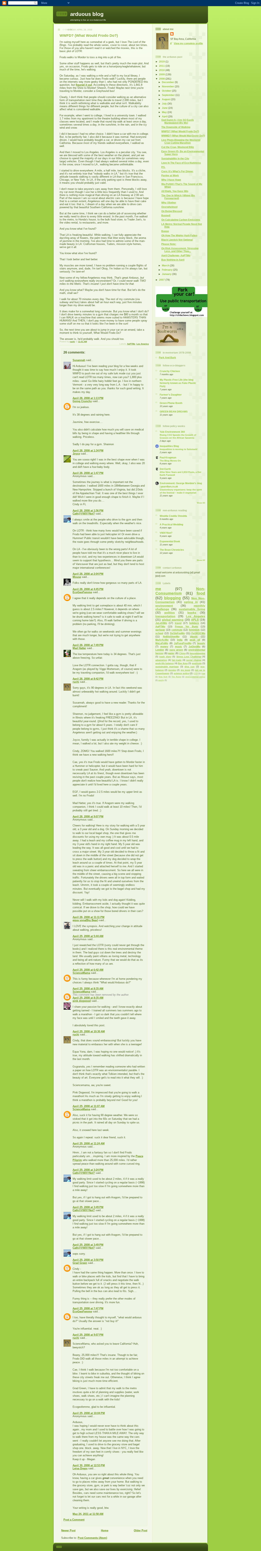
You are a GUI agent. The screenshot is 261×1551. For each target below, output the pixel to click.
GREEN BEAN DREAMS (174, 411)
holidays (194, 623)
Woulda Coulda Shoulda (173, 516)
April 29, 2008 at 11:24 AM (89, 1143)
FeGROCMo (198, 633)
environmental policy (195, 677)
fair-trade (176, 660)
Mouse (77, 576)
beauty (201, 643)
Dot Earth (165, 469)
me (158, 589)
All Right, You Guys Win (174, 191)
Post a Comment (73, 1519)
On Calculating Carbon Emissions (180, 219)
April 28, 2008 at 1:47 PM (88, 473)
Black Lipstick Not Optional (177, 239)
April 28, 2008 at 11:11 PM (88, 917)
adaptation (161, 660)
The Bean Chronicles (172, 549)
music (178, 646)
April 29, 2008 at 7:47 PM (88, 1308)
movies (172, 670)
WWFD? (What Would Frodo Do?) (180, 131)
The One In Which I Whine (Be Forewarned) (178, 197)
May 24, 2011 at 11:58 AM (88, 1513)
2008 (162, 78)
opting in (191, 602)
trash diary (165, 656)
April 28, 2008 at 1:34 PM (88, 450)
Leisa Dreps (80, 1468)
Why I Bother (168, 202)
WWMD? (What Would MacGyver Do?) (183, 135)
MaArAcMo (161, 639)
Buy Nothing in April (172, 259)
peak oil (195, 639)
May (164, 112)
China (182, 653)
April (165, 116)
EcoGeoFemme (82, 592)
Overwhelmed (169, 207)
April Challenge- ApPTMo (175, 255)
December (168, 82)
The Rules (176, 677)
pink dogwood (82, 1000)
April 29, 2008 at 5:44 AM (88, 936)
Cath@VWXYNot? (84, 513)
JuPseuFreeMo (182, 643)
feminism (194, 629)
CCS (196, 674)
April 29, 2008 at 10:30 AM (89, 1031)
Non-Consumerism (180, 591)
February (167, 269)
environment (164, 605)
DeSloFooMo (177, 633)
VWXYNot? (166, 532)
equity (161, 680)
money (164, 646)
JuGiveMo (194, 646)
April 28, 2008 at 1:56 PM (88, 510)
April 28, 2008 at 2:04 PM (88, 573)
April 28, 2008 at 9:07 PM (88, 816)
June (165, 108)
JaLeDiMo (161, 623)
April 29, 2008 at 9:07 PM (88, 1334)
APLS (195, 619)
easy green (176, 649)
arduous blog (87, 14)
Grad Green (80, 1262)
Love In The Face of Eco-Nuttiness (181, 162)
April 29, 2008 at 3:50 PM (88, 1259)
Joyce (76, 453)
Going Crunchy (82, 401)
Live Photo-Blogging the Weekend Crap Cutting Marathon (180, 141)
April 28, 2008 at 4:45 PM (88, 589)
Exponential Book (170, 541)
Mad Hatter (79, 648)
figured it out (84, 84)
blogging (172, 598)
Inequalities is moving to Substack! (179, 449)
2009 (162, 74)
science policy (181, 673)
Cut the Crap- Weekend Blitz (177, 147)
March (166, 265)
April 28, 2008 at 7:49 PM (88, 645)
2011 (162, 65)
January (167, 274)
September (168, 95)
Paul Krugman (168, 457)
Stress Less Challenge (188, 656)
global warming (173, 619)
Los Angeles (142, 344)
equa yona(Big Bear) (85, 920)
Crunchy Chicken (170, 371)
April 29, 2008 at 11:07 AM (89, 1106)
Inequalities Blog (169, 446)
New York (163, 677)
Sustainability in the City (175, 158)
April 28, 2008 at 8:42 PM (88, 678)
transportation (165, 616)
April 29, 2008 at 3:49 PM (88, 1207)
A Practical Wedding (171, 524)
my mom (185, 670)
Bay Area (183, 663)
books (191, 612)
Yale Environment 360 (172, 431)
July (164, 103)
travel (178, 623)
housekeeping (197, 653)
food (201, 593)
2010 (162, 70)
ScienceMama (81, 972)
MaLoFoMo (161, 643)
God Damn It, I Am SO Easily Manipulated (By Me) (177, 121)
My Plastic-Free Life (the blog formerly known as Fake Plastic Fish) (178, 383)
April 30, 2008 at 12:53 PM (89, 1465)
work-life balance (164, 663)
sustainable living (192, 609)
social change (193, 660)
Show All (201, 503)
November (168, 86)
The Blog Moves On (170, 460)
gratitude (197, 663)
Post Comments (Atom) (92, 1537)
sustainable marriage (167, 666)
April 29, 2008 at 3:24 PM (88, 1169)
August (166, 99)
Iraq (203, 674)
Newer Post (68, 1530)
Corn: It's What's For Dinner (177, 171)
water (171, 653)
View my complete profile (188, 43)
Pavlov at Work (170, 175)
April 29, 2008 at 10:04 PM (89, 1413)
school (159, 633)
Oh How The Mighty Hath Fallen (179, 235)
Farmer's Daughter (171, 394)
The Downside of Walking (175, 127)
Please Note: (168, 244)
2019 (162, 61)
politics (169, 612)
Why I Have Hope (171, 179)
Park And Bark (167, 357)
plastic (194, 636)
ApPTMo (131, 344)
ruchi (76, 681)
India (179, 639)
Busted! (165, 215)
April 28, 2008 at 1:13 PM (88, 398)
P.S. (163, 167)
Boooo (165, 231)
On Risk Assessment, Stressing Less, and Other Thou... (179, 249)
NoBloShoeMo (171, 636)
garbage (160, 629)
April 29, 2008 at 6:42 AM (88, 969)
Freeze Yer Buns (186, 626)
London (159, 649)
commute (176, 629)
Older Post (140, 1530)
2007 (162, 279)
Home (104, 1530)
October (167, 90)
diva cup (190, 666)
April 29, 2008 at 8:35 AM (88, 988)
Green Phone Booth (171, 403)
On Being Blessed (171, 211)
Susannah (79, 360)
